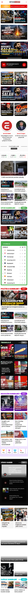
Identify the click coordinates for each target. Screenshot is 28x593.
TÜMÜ (14, 148)
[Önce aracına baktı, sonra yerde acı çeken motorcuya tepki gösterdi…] (7, 197)
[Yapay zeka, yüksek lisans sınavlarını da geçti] (7, 364)
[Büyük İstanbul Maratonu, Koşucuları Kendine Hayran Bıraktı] (6, 485)
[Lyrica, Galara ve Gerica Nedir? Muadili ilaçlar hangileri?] (20, 584)
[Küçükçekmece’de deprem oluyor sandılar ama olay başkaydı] (20, 197)
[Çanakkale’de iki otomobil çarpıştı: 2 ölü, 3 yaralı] (20, 184)
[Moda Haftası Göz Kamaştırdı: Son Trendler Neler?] (6, 500)
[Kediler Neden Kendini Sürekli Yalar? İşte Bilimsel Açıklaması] (7, 584)
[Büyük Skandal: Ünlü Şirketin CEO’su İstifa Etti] (6, 492)
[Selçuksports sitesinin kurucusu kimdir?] (7, 184)
